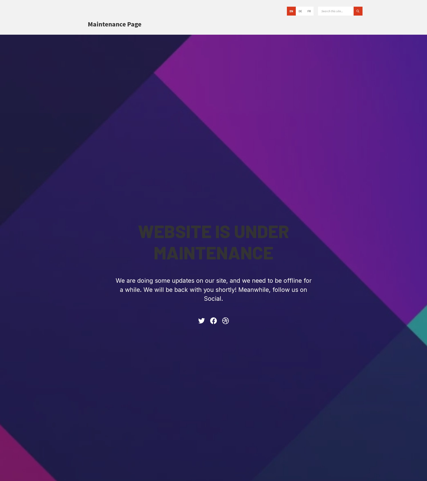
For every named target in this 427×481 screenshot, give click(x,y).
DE (300, 11)
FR (309, 11)
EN (291, 11)
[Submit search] (358, 11)
